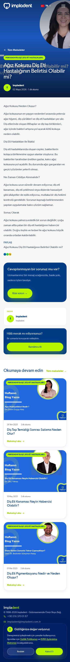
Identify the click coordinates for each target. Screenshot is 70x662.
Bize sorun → (19, 293)
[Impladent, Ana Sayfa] (18, 6)
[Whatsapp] (7, 254)
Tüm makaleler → (56, 371)
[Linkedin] (5, 254)
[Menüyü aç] (63, 6)
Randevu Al (35, 347)
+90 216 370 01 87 (17, 616)
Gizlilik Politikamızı (28, 639)
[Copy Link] (10, 254)
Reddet (20, 651)
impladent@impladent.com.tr (24, 621)
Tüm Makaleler (16, 50)
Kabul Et (49, 651)
